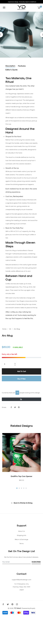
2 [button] (19, 488)
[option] (21, 461)
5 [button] (26, 488)
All (10, 329)
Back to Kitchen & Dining (22, 503)
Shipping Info (21, 535)
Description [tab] (10, 66)
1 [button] (16, 488)
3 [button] (21, 488)
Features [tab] (22, 66)
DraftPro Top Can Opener (21, 476)
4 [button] (23, 488)
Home (4, 329)
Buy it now (22, 379)
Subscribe (36, 562)
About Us (21, 531)
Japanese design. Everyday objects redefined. (22, 2)
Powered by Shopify (28, 608)
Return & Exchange (21, 539)
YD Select (17, 608)
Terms (21, 543)
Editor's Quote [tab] (12, 69)
